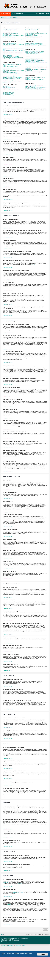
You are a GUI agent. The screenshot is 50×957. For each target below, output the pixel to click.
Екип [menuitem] (24, 945)
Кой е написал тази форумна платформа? (34, 85)
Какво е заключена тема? (8, 93)
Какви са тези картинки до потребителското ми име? (12, 53)
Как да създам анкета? (7, 69)
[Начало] (25, 6)
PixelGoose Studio (15, 940)
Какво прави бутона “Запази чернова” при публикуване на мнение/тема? (11, 79)
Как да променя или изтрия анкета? (10, 72)
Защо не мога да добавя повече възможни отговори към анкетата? (13, 71)
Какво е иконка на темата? (8, 95)
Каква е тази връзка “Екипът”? (31, 39)
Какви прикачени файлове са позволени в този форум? (35, 78)
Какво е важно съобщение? (8, 92)
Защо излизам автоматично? (9, 38)
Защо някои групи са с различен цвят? (33, 36)
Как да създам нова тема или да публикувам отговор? (12, 65)
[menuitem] (17, 14)
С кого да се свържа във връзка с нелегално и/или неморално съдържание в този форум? (35, 88)
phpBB (33, 264)
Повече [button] (4, 955)
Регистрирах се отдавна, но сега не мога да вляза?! (13, 35)
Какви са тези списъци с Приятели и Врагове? (34, 51)
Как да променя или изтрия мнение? (10, 66)
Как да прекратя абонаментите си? (32, 73)
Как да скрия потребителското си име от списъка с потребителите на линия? (13, 45)
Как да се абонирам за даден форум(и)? (33, 71)
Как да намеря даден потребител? (32, 61)
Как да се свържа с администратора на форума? (35, 89)
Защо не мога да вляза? (7, 34)
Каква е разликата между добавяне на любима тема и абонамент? (36, 67)
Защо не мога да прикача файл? (9, 75)
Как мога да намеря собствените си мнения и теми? (36, 62)
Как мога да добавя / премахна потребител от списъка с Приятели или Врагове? (34, 53)
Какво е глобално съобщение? (9, 91)
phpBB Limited (5, 882)
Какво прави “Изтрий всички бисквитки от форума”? (13, 39)
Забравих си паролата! (7, 36)
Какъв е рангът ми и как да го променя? (11, 56)
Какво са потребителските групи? (32, 32)
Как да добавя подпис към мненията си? (11, 67)
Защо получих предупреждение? (9, 76)
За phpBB (19, 883)
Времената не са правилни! (8, 47)
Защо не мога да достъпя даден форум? (11, 73)
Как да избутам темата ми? (8, 82)
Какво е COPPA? (6, 30)
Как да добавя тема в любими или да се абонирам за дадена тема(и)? (36, 70)
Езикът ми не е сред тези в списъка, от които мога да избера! (13, 51)
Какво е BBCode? (6, 86)
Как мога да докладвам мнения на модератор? (12, 77)
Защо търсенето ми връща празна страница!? (34, 60)
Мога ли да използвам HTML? (9, 87)
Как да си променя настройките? (9, 43)
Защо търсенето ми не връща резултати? (34, 59)
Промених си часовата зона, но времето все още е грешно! (13, 49)
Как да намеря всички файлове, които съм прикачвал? (34, 80)
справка (9, 904)
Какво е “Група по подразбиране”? (32, 38)
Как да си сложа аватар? (8, 55)
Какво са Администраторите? (31, 29)
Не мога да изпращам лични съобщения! (33, 43)
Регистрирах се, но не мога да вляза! (10, 33)
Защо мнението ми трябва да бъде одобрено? (12, 80)
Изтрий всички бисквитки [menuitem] (7, 945)
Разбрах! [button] (43, 954)
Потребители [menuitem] (18, 945)
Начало (2, 934)
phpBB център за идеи (18, 892)
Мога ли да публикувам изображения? (11, 89)
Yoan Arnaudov (10, 939)
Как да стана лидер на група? (31, 35)
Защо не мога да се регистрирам (9, 32)
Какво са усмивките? (7, 88)
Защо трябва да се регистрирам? (9, 29)
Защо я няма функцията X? (31, 86)
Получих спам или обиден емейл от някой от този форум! (35, 46)
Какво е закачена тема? (7, 94)
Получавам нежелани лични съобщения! (34, 44)
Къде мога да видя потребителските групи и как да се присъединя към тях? (36, 34)
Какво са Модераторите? (30, 30)
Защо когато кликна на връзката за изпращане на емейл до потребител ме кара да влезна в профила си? (13, 59)
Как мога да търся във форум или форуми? (34, 58)
